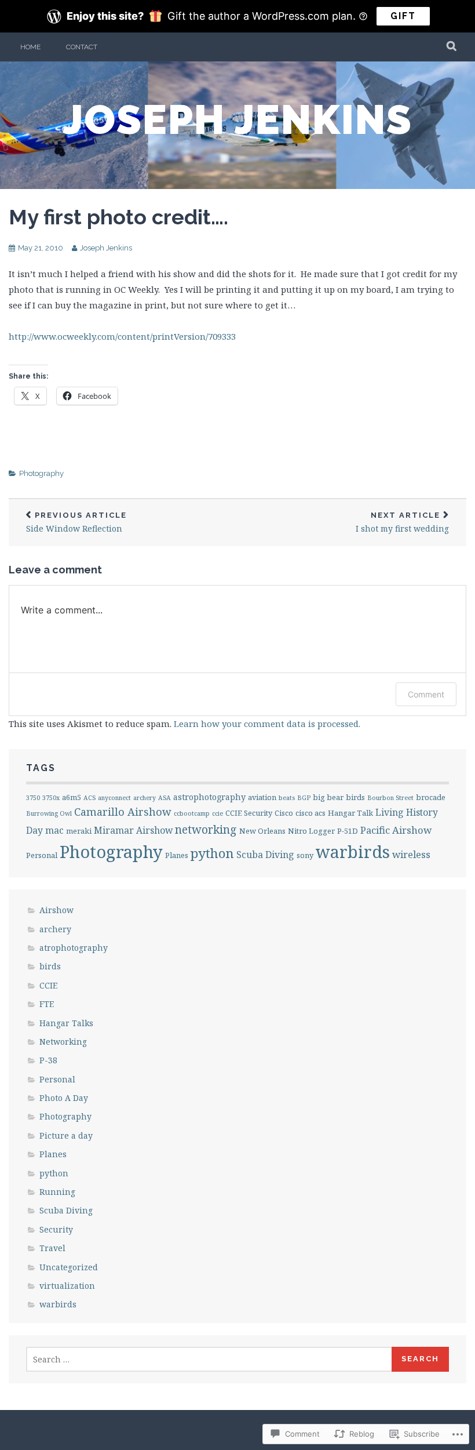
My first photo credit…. (118, 217)
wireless (411, 854)
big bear (328, 797)
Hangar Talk (350, 813)
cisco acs (310, 813)
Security (56, 1229)
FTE (46, 1003)
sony (305, 855)
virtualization (67, 1285)
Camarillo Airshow (122, 812)
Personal (41, 855)
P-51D (347, 831)
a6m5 (71, 797)
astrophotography (209, 796)
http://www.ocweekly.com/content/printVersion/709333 (122, 336)
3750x (51, 798)
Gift (403, 15)
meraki (79, 831)
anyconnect (114, 798)
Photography (41, 473)
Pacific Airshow (396, 830)
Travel (52, 1247)
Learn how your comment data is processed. (267, 723)
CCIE (48, 985)
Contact (81, 47)
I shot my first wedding (402, 523)
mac (54, 830)
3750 (33, 798)
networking (206, 829)
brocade (430, 797)
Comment (426, 694)
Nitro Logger (311, 831)
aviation (262, 797)
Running (57, 1191)
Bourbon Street (390, 798)
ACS (89, 798)
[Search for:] (209, 1359)
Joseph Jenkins (237, 119)
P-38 (48, 1060)
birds (355, 797)
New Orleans (262, 831)
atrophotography (73, 947)
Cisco (284, 813)
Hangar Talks (66, 1023)
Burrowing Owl (49, 813)
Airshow (56, 909)
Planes (176, 855)
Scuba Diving (265, 854)
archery (144, 798)
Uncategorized (68, 1267)
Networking (63, 1041)
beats (287, 798)
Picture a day (66, 1135)
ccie (217, 813)
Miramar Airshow (133, 830)
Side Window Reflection (76, 523)
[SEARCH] (452, 46)
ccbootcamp (192, 813)
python (212, 853)
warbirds (353, 851)
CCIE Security (248, 813)
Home (30, 47)
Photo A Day (63, 1097)
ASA (164, 798)
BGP (303, 798)
